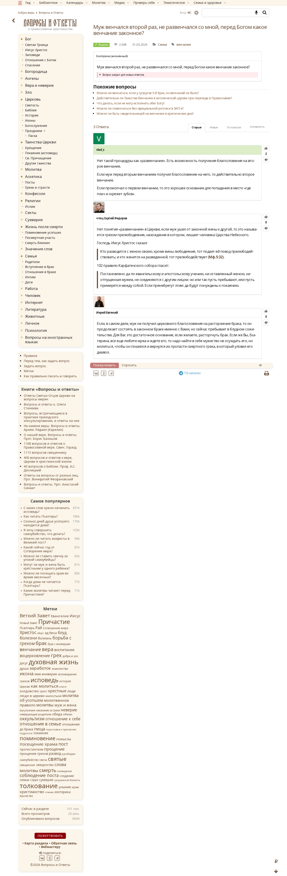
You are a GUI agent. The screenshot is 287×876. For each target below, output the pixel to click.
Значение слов (38, 248)
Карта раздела (36, 843)
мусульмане (27, 710)
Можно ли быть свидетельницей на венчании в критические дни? (145, 113)
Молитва (33, 169)
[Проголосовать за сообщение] (266, 148)
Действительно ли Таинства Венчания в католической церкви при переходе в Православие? (164, 98)
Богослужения (36, 125)
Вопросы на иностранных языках (48, 339)
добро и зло (70, 656)
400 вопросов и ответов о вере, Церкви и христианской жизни (48, 459)
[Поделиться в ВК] (96, 373)
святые (57, 758)
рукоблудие (68, 753)
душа (24, 668)
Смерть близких (37, 243)
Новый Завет (28, 623)
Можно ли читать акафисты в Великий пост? (47, 540)
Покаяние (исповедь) (41, 153)
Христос (28, 632)
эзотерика (62, 792)
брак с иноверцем (59, 644)
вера (47, 649)
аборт (40, 633)
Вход (183, 13)
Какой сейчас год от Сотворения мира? (39, 549)
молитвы (45, 705)
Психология (36, 330)
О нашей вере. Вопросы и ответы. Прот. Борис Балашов (50, 437)
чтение (49, 792)
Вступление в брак (39, 267)
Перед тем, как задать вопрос (47, 361)
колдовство (29, 691)
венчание (183, 44)
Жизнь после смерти (44, 226)
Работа (31, 288)
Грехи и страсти (37, 187)
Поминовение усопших (43, 232)
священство (45, 765)
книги (62, 686)
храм (75, 787)
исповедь (44, 680)
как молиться (44, 686)
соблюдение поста (39, 775)
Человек (33, 295)
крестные (57, 690)
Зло (28, 92)
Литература (35, 309)
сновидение (64, 771)
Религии (33, 200)
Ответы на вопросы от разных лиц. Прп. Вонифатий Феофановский (51, 477)
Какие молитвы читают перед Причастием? (47, 592)
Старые (197, 127)
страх (34, 780)
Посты (30, 182)
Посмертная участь (40, 237)
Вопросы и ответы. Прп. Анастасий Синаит (51, 486)
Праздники (33, 131)
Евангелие (60, 616)
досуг (24, 663)
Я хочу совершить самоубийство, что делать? (44, 532)
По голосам (234, 127)
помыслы (63, 739)
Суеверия (34, 219)
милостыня (53, 696)
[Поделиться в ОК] (104, 373)
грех (56, 655)
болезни (28, 638)
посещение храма (39, 744)
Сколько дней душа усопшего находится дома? (46, 523)
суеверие (46, 780)
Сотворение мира (55, 628)
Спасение (32, 65)
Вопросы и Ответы (50, 23)
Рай (38, 627)
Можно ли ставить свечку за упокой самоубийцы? (46, 558)
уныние (65, 787)
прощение (54, 749)
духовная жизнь (53, 662)
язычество (26, 796)
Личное (32, 323)
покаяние (40, 733)
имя (38, 674)
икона (27, 673)
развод (55, 753)
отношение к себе (63, 718)
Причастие (54, 622)
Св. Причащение (38, 158)
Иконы (30, 120)
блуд (62, 632)
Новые (214, 127)
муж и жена (65, 705)
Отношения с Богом (40, 60)
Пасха (32, 136)
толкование (39, 785)
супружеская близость (67, 780)
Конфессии (35, 193)
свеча (43, 760)
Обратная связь (64, 843)
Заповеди (32, 55)
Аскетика (33, 176)
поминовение (37, 738)
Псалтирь (27, 628)
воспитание (64, 649)
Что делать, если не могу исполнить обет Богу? (131, 103)
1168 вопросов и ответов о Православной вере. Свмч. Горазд (50, 445)
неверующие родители (35, 714)
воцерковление (35, 655)
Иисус (75, 615)
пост (63, 744)
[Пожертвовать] (276, 861)
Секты (30, 212)
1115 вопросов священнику (45, 452)
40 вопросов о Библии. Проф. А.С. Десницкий (50, 468)
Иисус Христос (36, 50)
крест (43, 691)
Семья (162, 44)
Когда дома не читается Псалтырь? (42, 584)
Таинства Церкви (40, 142)
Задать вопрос (35, 366)
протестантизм (31, 749)
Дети (29, 282)
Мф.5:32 (216, 257)
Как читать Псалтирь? (41, 516)
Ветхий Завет (35, 615)
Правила (30, 356)
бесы (53, 633)
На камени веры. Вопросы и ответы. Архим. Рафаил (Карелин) (52, 428)
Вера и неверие (39, 85)
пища (39, 728)
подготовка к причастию (61, 729)
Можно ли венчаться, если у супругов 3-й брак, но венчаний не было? (148, 93)
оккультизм (32, 719)
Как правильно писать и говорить (50, 376)
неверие (69, 709)
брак (41, 643)
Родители (32, 262)
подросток (26, 733)
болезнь (45, 638)
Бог (28, 38)
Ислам (30, 206)
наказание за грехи (48, 710)
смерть (47, 770)
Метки (29, 371)
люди (71, 691)
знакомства (60, 669)
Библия (31, 110)
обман (67, 714)
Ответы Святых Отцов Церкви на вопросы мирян (49, 397)
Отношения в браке (40, 272)
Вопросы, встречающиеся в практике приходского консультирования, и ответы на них (51, 417)
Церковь (33, 99)
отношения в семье (40, 724)
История (31, 115)
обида (57, 714)
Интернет (34, 302)
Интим (30, 277)
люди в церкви (32, 695)
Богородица (36, 71)
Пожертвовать (104, 365)
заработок (40, 668)
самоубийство (29, 760)
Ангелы (32, 78)
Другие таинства (38, 163)
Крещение (33, 148)
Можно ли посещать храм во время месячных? (46, 575)
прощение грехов (34, 753)
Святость (32, 105)
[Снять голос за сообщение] (266, 160)
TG (192, 373)
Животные (34, 316)
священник (27, 765)
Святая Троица (36, 45)
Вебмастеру (50, 847)
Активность (257, 127)
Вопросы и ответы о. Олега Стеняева (45, 406)
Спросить (129, 365)
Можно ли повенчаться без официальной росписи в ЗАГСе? (140, 108)
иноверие (49, 674)
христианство (32, 791)
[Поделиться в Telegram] (112, 373)
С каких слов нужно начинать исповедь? (47, 510)
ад (46, 633)
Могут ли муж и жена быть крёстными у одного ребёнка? (47, 566)
